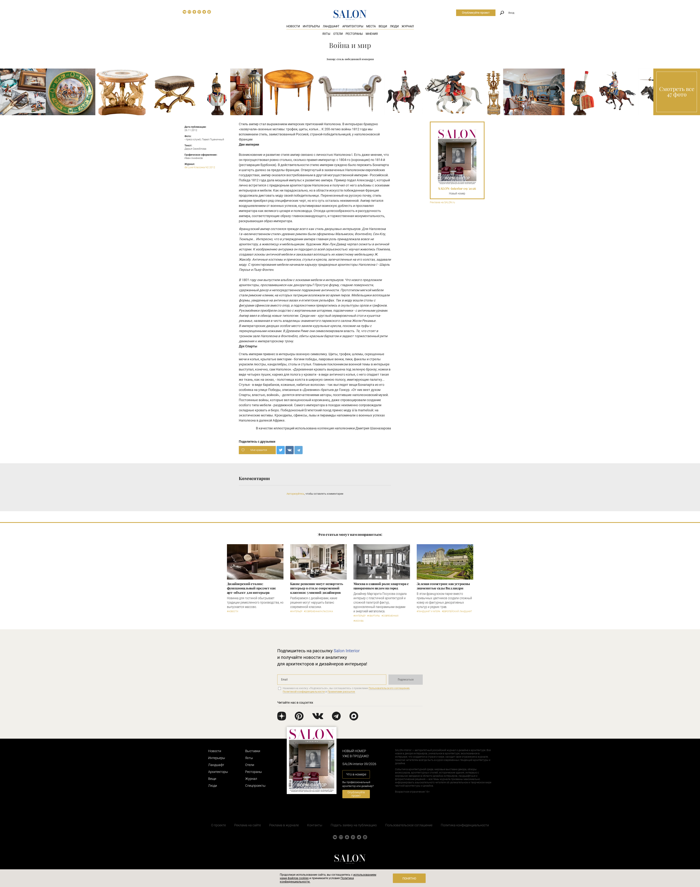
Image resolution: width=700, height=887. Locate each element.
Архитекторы (352, 26)
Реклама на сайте (247, 825)
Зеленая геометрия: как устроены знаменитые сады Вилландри (443, 586)
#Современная (390, 616)
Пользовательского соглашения (389, 688)
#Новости (232, 611)
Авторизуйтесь (295, 493)
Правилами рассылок (341, 691)
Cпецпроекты (255, 785)
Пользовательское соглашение (408, 825)
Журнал (408, 26)
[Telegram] (298, 450)
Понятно (409, 878)
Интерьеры (311, 26)
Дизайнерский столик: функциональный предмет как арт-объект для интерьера (251, 588)
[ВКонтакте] (289, 450)
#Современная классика (318, 611)
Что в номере (356, 774)
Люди (394, 26)
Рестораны (354, 34)
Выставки (252, 751)
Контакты (314, 825)
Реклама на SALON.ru (442, 202)
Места (371, 26)
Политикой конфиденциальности (304, 691)
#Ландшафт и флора (428, 611)
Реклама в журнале (284, 825)
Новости (293, 26)
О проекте (218, 825)
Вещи (383, 26)
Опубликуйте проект (476, 12)
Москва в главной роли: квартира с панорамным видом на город (381, 586)
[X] (281, 450)
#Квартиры (373, 616)
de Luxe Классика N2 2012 (199, 167)
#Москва (358, 621)
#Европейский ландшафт (457, 611)
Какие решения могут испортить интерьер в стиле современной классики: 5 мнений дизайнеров (316, 588)
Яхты (326, 34)
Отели (338, 34)
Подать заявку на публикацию (354, 825)
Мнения (372, 34)
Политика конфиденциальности (465, 825)
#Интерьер (296, 611)
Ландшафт (331, 26)
